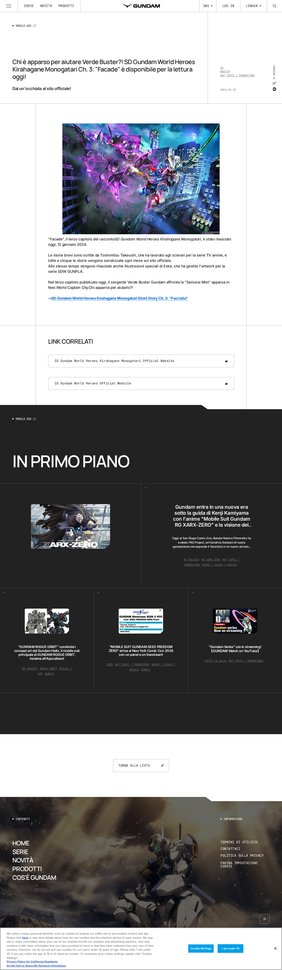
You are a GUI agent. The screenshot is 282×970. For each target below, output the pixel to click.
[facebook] (274, 89)
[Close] (275, 948)
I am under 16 (230, 948)
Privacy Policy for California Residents (32, 961)
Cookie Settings (201, 948)
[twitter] (274, 83)
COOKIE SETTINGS (245, 864)
